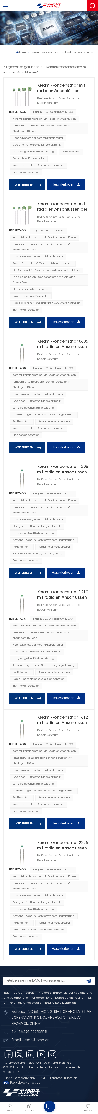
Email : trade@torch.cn (30, 1040)
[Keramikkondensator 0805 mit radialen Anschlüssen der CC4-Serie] (22, 351)
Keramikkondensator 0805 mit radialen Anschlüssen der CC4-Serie (62, 345)
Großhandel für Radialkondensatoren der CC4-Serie (46, 270)
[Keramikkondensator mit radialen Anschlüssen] (22, 96)
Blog (31, 1063)
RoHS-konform (71, 152)
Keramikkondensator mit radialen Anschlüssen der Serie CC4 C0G (62, 207)
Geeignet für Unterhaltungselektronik (37, 145)
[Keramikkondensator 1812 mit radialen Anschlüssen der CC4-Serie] (22, 727)
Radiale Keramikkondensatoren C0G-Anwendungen (46, 303)
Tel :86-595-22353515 (29, 1032)
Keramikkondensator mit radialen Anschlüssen (61, 88)
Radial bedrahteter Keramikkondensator (38, 165)
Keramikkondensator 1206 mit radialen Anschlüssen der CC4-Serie (62, 470)
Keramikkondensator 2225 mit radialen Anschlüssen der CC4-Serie (62, 846)
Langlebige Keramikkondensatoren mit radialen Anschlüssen (44, 280)
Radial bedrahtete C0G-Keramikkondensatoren (42, 263)
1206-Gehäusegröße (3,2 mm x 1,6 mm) (37, 554)
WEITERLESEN (24, 185)
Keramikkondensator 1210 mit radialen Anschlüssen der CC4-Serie (62, 595)
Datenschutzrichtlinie (57, 1063)
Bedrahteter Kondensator (28, 158)
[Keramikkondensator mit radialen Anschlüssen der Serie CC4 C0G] (22, 214)
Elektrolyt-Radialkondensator (31, 289)
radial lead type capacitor (30, 296)
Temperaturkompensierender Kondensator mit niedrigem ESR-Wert (42, 129)
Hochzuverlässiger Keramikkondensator (38, 138)
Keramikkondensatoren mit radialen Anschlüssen (44, 119)
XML (38, 1063)
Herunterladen (63, 185)
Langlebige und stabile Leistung (33, 152)
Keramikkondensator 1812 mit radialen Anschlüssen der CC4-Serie (62, 721)
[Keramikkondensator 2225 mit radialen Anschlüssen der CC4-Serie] (22, 853)
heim (22, 52)
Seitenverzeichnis (15, 1063)
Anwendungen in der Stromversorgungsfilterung (44, 415)
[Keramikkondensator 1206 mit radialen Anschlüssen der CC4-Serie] (22, 477)
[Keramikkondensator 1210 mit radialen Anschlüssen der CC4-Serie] (22, 602)
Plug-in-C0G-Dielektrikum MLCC (53, 112)
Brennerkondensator (26, 172)
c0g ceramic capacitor (48, 231)
